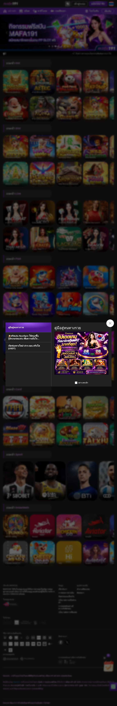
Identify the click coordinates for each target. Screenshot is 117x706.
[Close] (110, 323)
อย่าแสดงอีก (83, 383)
